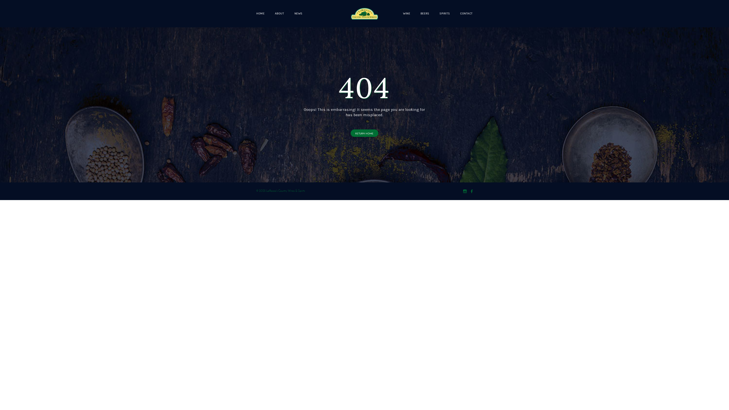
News (298, 13)
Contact (466, 13)
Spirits (444, 13)
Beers (425, 13)
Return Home (364, 133)
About (279, 13)
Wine (406, 13)
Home (260, 13)
